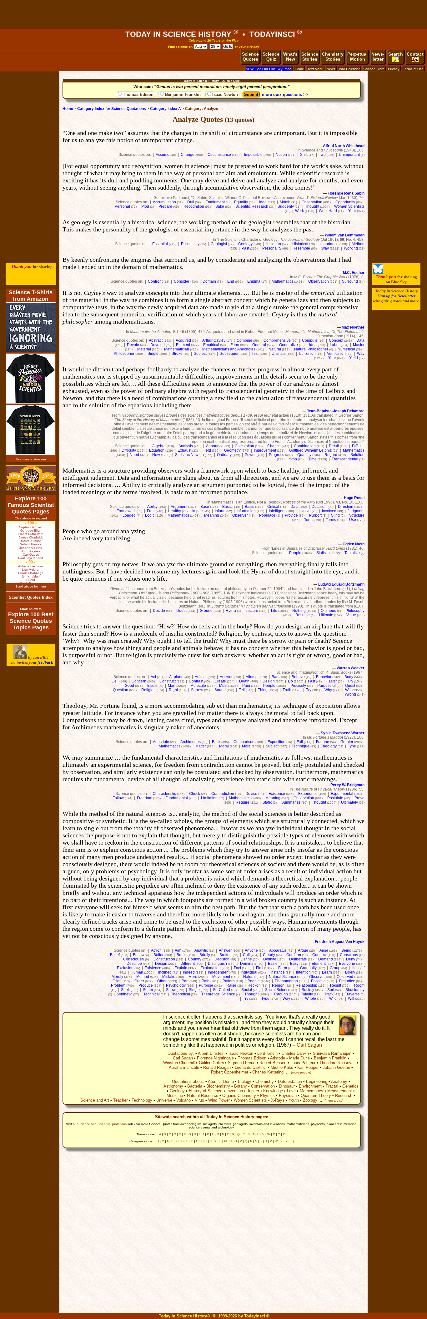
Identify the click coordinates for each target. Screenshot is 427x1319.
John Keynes (30, 551)
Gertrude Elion (30, 530)
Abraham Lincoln (184, 1067)
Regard (330, 455)
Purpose (206, 985)
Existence (277, 793)
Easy (294, 963)
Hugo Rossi (354, 498)
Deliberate (298, 959)
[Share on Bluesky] (378, 272)
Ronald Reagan (217, 1067)
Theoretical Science (218, 994)
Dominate (248, 963)
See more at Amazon (31, 459)
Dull (190, 202)
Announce (215, 446)
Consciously (133, 959)
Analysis (185, 446)
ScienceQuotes (250, 57)
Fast (311, 681)
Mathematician (176, 349)
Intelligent (277, 511)
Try (308, 690)
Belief (115, 955)
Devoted (157, 345)
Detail (334, 446)
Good (129, 685)
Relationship (306, 985)
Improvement (265, 450)
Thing (263, 690)
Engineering (316, 1081)
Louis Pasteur (302, 1062)
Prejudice (347, 981)
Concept (336, 340)
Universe (164, 1100)
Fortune (322, 742)
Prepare (165, 206)
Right (173, 690)
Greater (346, 742)
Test (255, 353)
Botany (240, 1086)
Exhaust (184, 450)
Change (187, 154)
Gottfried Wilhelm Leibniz (310, 450)
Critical (273, 506)
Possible (318, 981)
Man (171, 685)
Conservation (263, 1086)
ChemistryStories (333, 57)
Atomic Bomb (221, 1081)
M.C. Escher (353, 272)
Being (346, 950)
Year (352, 211)
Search (395, 54)
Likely (350, 972)
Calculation (244, 446)
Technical (151, 994)
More (246, 746)
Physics (267, 1095)
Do (290, 681)
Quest (350, 685)
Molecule (198, 685)
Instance (277, 972)
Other (162, 981)
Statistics (323, 553)
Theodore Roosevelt (337, 1062)
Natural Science (282, 976)
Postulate (335, 798)
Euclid (30, 580)
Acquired (183, 340)
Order (139, 981)
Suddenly (286, 206)
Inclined (165, 972)
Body (348, 677)
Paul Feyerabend (30, 558)
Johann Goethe (336, 1067)
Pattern (229, 981)
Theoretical (180, 994)
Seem (148, 990)
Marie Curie (299, 1058)
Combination (305, 446)
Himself (358, 968)
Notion (281, 154)
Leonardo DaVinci (251, 1067)
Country (194, 959)
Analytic (201, 950)
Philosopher (124, 353)
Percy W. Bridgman (347, 785)
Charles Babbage (30, 573)
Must (223, 685)
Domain (209, 281)
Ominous (328, 610)
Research (343, 1095)
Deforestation (290, 1081)
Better (158, 955)
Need (134, 455)
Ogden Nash (353, 544)
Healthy (174, 511)
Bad (275, 677)
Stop (293, 459)
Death (244, 681)
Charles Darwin (295, 1053)
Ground (206, 610)
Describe (134, 963)
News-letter (377, 57)
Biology (244, 1081)
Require (242, 802)
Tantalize (352, 553)
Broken (225, 955)
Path (205, 981)
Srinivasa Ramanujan (332, 1053)
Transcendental (345, 459)
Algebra (159, 446)
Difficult (358, 446)
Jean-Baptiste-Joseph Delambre (335, 411)
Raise (231, 985)
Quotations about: (188, 1081)
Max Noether (353, 327)
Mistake (168, 976)
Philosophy (354, 610)
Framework (126, 511)
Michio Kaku (282, 1067)
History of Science (205, 1090)
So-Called (221, 990)
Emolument (215, 202)
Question (120, 690)
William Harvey (30, 544)
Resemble (301, 248)
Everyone (347, 963)
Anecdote (161, 742)
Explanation (210, 968)
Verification (336, 353)
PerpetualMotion (357, 57)
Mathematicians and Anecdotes (228, 349)
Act (153, 677)
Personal (122, 206)
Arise (323, 950)
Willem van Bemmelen (344, 235)
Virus (199, 1100)
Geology (245, 244)
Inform (220, 511)
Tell (242, 690)
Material (144, 349)
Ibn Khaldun (31, 576)
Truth (287, 690)
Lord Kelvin (267, 1053)
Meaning (211, 515)
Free (151, 511)
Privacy (393, 69)
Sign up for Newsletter (396, 296)
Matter (200, 746)
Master (358, 345)
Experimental (342, 793)
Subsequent (230, 353)
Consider (181, 281)
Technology (142, 1100)
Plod (145, 206)
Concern (139, 681)
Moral (224, 746)
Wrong (350, 694)
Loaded (129, 515)
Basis (249, 506)
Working (351, 248)
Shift (304, 154)
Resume (302, 615)
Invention (234, 1090)
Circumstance (219, 154)
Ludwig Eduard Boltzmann (341, 584)
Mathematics (282, 281)
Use (352, 520)
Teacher (120, 1100)
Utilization (307, 353)
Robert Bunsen (272, 1062)
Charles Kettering (268, 1072)
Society (308, 990)
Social (246, 990)
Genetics (350, 1086)
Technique (300, 746)
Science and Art (94, 1100)
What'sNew (290, 57)
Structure (356, 515)
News (331, 69)
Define (246, 959)
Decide (159, 610)
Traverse (352, 994)
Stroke (177, 353)
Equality (241, 202)
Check (194, 793)
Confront (155, 281)
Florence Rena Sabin (346, 193)
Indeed (189, 972)
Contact (415, 54)
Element (183, 345)
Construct (167, 681)
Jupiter (253, 1090)
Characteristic (164, 793)
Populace (267, 515)
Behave (298, 677)
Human (137, 972)
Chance (274, 446)
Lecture (251, 610)
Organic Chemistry (239, 1095)
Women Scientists (349, 206)
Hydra (231, 610)
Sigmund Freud (241, 1062)
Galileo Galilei (211, 1062)
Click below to (31, 609)
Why (328, 690)
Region (278, 985)
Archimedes (190, 742)
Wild (333, 998)
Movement (221, 976)
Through (281, 994)
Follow (118, 798)
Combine (244, 340)
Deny (350, 959)
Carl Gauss (31, 554)
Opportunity (345, 202)
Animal (201, 677)
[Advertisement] (213, 14)
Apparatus (278, 950)
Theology (329, 746)
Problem (118, 985)
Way (325, 248)
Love (291, 1090)
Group (335, 968)
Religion (148, 690)
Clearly (269, 955)
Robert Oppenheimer (229, 1072)
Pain (246, 685)
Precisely (298, 685)
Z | (285, 1134)
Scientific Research (251, 206)
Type (352, 746)
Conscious (349, 955)
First (259, 968)
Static (267, 802)
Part (185, 981)
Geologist (219, 244)
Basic (227, 506)
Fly (350, 681)
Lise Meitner (30, 569)
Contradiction (222, 793)
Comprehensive (277, 340)
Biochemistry (218, 1086)
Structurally (354, 990)
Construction (164, 959)
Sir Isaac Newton (189, 455)
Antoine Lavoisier (30, 566)
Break (182, 955)
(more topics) (334, 1100)
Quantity (304, 455)
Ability (152, 506)
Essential (160, 244)
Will (348, 690)
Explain (180, 968)
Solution (357, 455)
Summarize (291, 802)
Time (312, 459)
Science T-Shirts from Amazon (31, 295)
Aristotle (277, 1058)
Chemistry (264, 1081)
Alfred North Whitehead (343, 146)
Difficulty (129, 450)
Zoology (310, 1100)
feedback (45, 662)
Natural (275, 349)
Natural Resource (202, 1095)
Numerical (346, 349)
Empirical (211, 345)
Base (204, 506)
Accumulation (164, 202)
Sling (335, 515)
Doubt (181, 610)
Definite (269, 959)
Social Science (277, 990)
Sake (219, 206)
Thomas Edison (138, 94)
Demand (325, 959)
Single (153, 353)
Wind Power (219, 1100)
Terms (331, 520)
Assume (162, 154)
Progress (276, 455)
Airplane (176, 677)
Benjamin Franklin (183, 94)
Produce (145, 985)
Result (335, 985)
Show (171, 990)
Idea (263, 202)
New (156, 455)
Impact (197, 511)
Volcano (183, 1100)
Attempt (252, 677)
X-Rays (277, 1100)
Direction (345, 506)
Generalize (288, 345)
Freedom (144, 798)
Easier (273, 963)
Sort (330, 990)
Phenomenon (286, 981)
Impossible (253, 154)
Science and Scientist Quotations (102, 1124)
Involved (329, 511)
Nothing (299, 610)
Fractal (332, 1086)
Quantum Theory (316, 1095)
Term (308, 520)
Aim (178, 950)
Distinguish (217, 963)
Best (136, 955)
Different (187, 963)
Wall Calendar (349, 69)
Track (329, 994)
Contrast (196, 681)
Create (220, 681)
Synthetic (124, 994)
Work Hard (328, 211)
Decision (319, 506)
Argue (303, 950)
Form (234, 345)
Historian (273, 244)
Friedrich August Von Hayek (339, 942)
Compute (310, 340)
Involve (305, 511)
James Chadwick (31, 537)
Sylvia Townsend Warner (342, 733)
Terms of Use (413, 69)
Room (359, 985)
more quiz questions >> (285, 94)
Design (269, 681)
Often (117, 981)
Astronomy (173, 1086)
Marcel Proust (31, 541)
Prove (359, 798)
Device (251, 793)
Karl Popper (308, 1067)
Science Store (373, 69)
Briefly (204, 955)
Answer (226, 677)
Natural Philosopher (311, 349)
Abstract (156, 340)
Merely (117, 976)
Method (358, 244)
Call (246, 955)
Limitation (209, 798)
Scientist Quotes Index (31, 597)
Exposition (276, 742)
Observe (316, 976)
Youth (294, 1100)
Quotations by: (181, 1053)
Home (299, 69)
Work (299, 211)
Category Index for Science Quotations (111, 109)
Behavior (323, 677)
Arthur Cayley (213, 340)
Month (285, 202)
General (259, 345)
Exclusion (125, 968)
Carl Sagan (309, 1045)
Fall (300, 742)
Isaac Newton (225, 94)
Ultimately (349, 802)
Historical (300, 244)
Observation (312, 202)
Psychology (176, 985)
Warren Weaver (350, 668)
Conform (293, 955)
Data (360, 340)
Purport (315, 515)
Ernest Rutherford (30, 534)
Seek (125, 990)
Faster (331, 681)
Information (246, 511)
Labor (335, 345)
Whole (310, 998)
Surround (350, 281)
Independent (218, 972)
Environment (310, 1086)
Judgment (356, 511)
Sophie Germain (31, 527)
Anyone (251, 950)
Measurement (339, 1090)
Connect (319, 955)
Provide (291, 515)
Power (250, 455)
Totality (307, 994)
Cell (115, 681)
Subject (200, 353)
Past (245, 248)
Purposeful (326, 685)
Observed (345, 976)
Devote (133, 345)
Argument (179, 506)
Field (207, 450)
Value (351, 615)
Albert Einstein (211, 1053)
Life (274, 610)
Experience (308, 793)
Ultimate (279, 353)
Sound (220, 690)
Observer (240, 515)
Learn (327, 972)
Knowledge (273, 1090)
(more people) (301, 1072)
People (295, 553)
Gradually (308, 968)
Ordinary (224, 455)
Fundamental (176, 798)
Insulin (152, 685)
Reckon (254, 985)
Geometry (232, 450)
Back (216, 742)
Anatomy (339, 1081)
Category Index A (165, 109)
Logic (149, 515)
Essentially (190, 244)
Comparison (244, 742)
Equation (156, 450)
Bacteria (194, 1086)
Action (156, 950)
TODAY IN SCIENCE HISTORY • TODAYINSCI (213, 34)
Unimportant (349, 154)
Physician (288, 1095)
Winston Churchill (179, 1062)
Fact (237, 968)
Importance (329, 244)
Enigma (253, 281)
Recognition (193, 206)
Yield (353, 358)
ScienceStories (309, 57)
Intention (303, 972)
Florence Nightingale (215, 1058)
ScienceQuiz (271, 57)
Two (322, 154)
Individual (249, 972)
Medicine (175, 1095)
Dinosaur (287, 1086)
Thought (312, 206)
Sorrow (197, 690)
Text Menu (315, 69)
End (230, 281)
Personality (271, 248)
